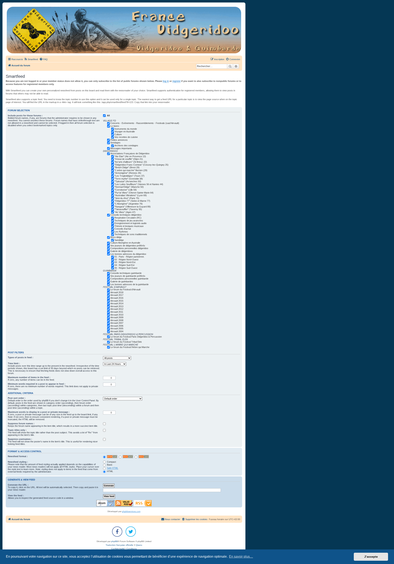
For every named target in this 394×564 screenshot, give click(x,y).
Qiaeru (139, 545)
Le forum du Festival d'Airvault (125, 289)
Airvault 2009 (116, 317)
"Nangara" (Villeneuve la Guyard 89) (133, 206)
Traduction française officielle (119, 545)
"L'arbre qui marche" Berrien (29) (131, 170)
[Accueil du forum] (124, 30)
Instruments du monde (126, 129)
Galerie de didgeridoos (121, 251)
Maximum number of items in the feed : (29, 377)
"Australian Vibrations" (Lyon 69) (131, 195)
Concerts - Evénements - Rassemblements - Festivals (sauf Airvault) (144, 123)
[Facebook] (117, 531)
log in (166, 81)
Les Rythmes (121, 231)
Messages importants (121, 148)
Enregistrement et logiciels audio (131, 223)
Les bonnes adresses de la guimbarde (129, 284)
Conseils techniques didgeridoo (125, 215)
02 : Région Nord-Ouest (126, 259)
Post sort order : (16, 398)
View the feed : (16, 495)
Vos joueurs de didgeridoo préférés (127, 245)
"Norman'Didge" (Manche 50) (129, 187)
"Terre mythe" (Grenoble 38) (129, 178)
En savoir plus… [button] (241, 556)
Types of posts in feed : (20, 357)
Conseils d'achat (123, 229)
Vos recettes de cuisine (126, 137)
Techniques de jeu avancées (129, 220)
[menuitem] (31, 59)
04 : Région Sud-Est (124, 265)
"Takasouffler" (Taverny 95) (128, 209)
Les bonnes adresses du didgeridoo (128, 254)
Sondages (115, 142)
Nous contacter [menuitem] (172, 519)
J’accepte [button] (371, 556)
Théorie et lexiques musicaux (129, 226)
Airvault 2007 (116, 323)
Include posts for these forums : (25, 115)
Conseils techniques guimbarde (126, 273)
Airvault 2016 (116, 298)
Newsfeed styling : (18, 462)
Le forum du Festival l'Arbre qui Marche (129, 347)
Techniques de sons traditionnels (131, 234)
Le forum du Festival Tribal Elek (126, 342)
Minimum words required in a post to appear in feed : (36, 384)
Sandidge (119, 240)
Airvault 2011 (116, 312)
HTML (109, 471)
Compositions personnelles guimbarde (129, 278)
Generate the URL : (18, 485)
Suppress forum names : (21, 423)
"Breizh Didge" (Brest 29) (127, 167)
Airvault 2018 (116, 292)
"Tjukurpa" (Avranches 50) (128, 181)
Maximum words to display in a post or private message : (39, 412)
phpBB (114, 541)
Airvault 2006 (116, 326)
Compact (111, 462)
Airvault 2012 (116, 309)
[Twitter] (131, 531)
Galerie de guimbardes (121, 281)
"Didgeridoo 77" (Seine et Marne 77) (132, 201)
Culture (118, 134)
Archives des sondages (126, 145)
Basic (109, 464)
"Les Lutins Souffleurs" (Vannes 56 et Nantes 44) (139, 184)
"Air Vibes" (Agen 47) (125, 212)
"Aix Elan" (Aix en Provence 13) (130, 156)
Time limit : (14, 363)
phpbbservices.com (131, 511)
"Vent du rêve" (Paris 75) (127, 198)
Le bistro (114, 126)
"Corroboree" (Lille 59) (126, 190)
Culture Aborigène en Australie (125, 242)
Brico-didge (116, 237)
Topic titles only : (17, 430)
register (176, 81)
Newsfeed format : (18, 456)
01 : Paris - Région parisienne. (129, 256)
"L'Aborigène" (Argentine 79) (129, 203)
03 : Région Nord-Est (125, 262)
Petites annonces (119, 140)
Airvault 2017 (116, 295)
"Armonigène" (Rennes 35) (128, 173)
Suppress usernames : (20, 439)
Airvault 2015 (116, 301)
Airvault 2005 (116, 328)
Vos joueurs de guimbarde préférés (127, 276)
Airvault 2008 (116, 320)
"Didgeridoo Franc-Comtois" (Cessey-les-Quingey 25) (141, 165)
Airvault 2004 (116, 331)
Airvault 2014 (116, 303)
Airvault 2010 (116, 314)
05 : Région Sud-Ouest (126, 268)
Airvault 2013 (116, 306)
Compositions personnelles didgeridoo (129, 248)
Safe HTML (112, 468)
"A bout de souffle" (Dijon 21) (129, 159)
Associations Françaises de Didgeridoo (129, 153)
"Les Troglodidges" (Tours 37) (129, 176)
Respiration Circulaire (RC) (128, 217)
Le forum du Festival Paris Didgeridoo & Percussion (136, 336)
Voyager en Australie (125, 131)
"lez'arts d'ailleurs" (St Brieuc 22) (131, 162)
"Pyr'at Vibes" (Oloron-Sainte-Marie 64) (134, 192)
